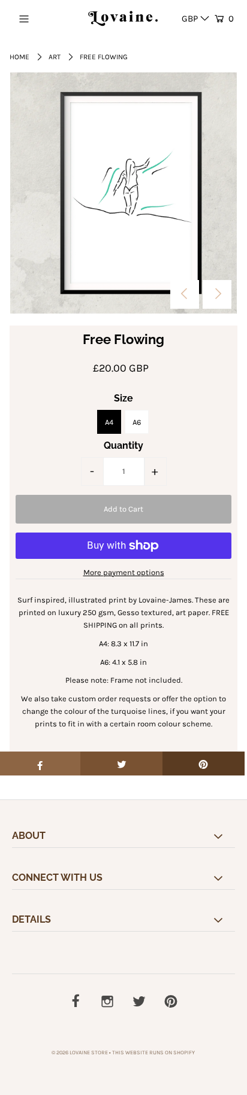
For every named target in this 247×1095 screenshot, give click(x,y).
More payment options (123, 572)
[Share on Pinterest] (203, 763)
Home (19, 57)
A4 (109, 422)
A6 (136, 422)
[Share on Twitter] (121, 763)
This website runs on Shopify (153, 1053)
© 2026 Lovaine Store (80, 1053)
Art (55, 57)
